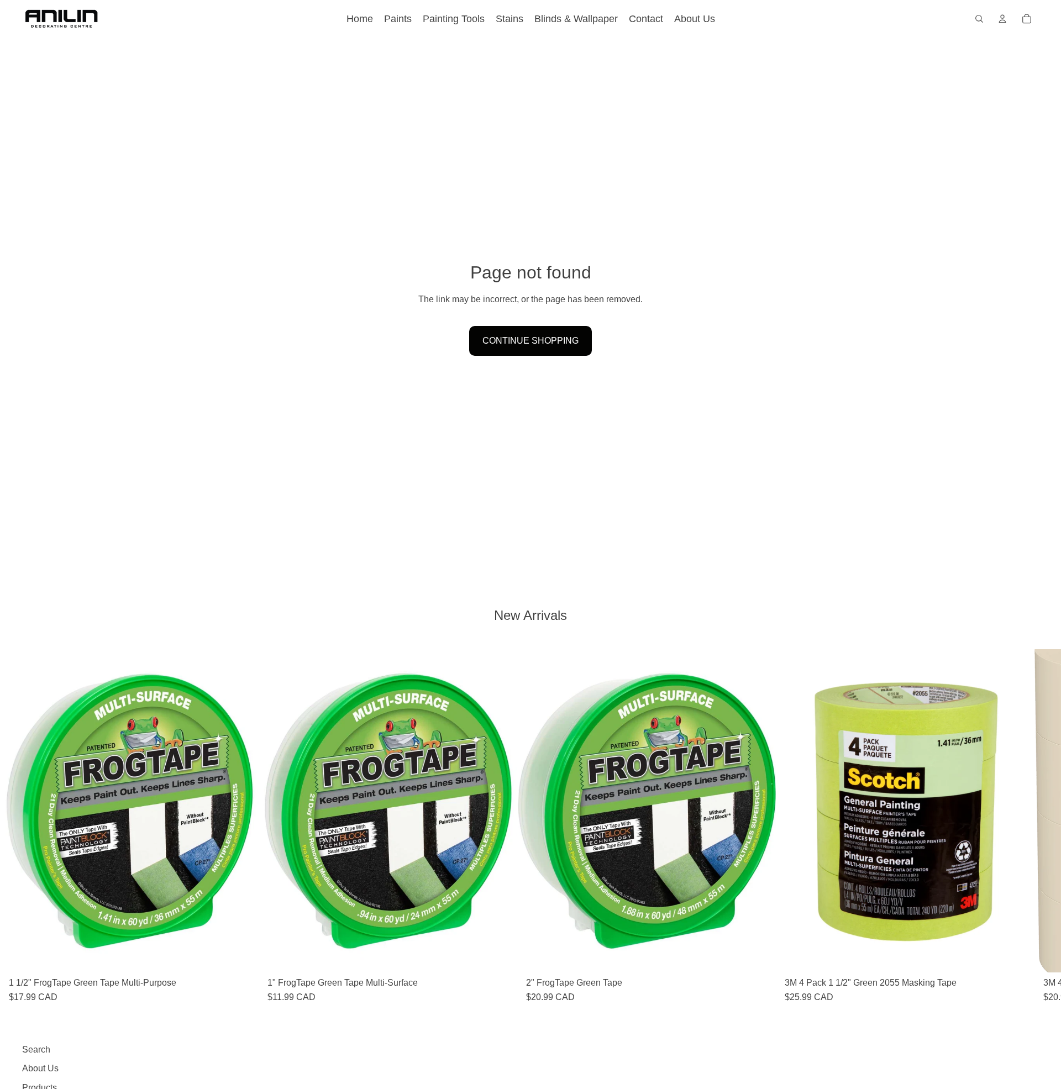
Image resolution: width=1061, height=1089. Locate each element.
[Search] (979, 19)
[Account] (1002, 19)
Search (36, 1049)
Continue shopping (530, 340)
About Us (40, 1068)
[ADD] (241, 955)
